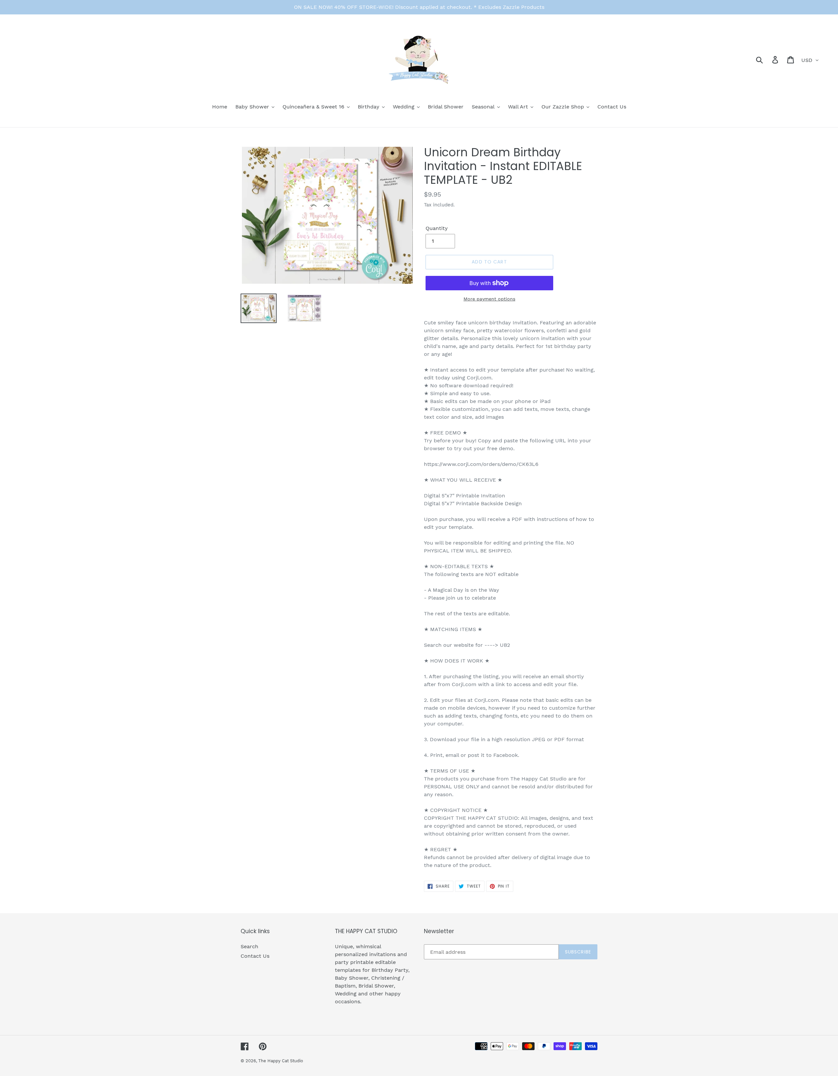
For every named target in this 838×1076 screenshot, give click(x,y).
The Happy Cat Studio (280, 1060)
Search (249, 946)
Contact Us (255, 956)
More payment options (489, 298)
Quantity (437, 228)
